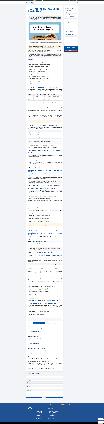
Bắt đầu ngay (71, 50)
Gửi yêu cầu (44, 397)
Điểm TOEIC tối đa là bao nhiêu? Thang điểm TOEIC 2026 (70, 31)
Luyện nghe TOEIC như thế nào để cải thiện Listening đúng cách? (71, 22)
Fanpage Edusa (40, 0)
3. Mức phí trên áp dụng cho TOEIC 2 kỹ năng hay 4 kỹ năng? (38, 66)
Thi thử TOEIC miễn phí (69, 10)
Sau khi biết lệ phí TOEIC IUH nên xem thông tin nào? (35, 353)
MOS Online (51, 408)
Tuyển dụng (76, 0)
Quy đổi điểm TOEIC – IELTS (70, 16)
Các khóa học (59, 2)
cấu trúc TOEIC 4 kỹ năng (53, 145)
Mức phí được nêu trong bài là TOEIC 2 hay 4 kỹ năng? (35, 338)
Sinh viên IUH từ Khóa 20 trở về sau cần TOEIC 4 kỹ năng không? (37, 341)
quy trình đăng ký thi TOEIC (57, 318)
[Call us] (31, 408)
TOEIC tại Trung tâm (52, 415)
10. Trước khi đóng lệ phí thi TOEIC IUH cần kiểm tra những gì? (39, 78)
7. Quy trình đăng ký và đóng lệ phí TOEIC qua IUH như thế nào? (39, 73)
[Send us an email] (29, 408)
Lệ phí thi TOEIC (68, 14)
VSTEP (37, 415)
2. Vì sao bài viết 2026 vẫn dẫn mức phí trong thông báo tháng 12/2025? (40, 64)
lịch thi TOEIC (45, 318)
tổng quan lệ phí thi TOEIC (54, 50)
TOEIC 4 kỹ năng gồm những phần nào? (33, 343)
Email (27, 382)
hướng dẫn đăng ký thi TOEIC (51, 227)
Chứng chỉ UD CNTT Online (53, 412)
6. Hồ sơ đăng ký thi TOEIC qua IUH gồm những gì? (37, 71)
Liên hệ (76, 2)
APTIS (37, 419)
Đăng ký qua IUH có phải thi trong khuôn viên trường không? (36, 348)
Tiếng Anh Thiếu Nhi (39, 418)
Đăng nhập (68, 0)
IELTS (39, 415)
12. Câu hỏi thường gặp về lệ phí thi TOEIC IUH (36, 81)
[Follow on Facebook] (27, 408)
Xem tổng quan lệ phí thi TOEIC (50, 323)
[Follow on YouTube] (32, 408)
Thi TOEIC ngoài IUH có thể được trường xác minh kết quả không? (37, 350)
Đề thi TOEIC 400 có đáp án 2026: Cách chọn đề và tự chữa (70, 34)
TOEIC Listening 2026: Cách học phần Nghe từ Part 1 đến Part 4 (71, 25)
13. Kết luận (30, 83)
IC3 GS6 (37, 408)
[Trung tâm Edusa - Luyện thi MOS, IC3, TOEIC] (30, 3)
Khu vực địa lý (28, 386)
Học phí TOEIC (68, 12)
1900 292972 (35, 0)
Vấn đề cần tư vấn (28, 390)
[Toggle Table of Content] (28, 61)
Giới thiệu (55, 2)
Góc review (72, 2)
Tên (26, 375)
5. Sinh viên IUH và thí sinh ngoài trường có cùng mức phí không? (39, 69)
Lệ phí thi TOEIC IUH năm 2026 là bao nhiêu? (34, 331)
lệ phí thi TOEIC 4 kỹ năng (47, 296)
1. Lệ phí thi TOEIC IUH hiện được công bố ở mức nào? (37, 62)
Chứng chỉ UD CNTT (39, 412)
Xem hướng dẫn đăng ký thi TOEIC (39, 323)
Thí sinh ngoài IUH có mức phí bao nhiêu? (34, 336)
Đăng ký (72, 0)
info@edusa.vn (29, 0)
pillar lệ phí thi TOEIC (51, 368)
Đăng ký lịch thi (67, 2)
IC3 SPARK (37, 409)
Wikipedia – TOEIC (32, 142)
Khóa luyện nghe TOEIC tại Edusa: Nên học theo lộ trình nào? (71, 28)
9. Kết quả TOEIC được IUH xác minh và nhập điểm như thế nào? (39, 76)
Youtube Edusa (46, 0)
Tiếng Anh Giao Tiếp (39, 414)
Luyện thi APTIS (51, 419)
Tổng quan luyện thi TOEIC (69, 8)
